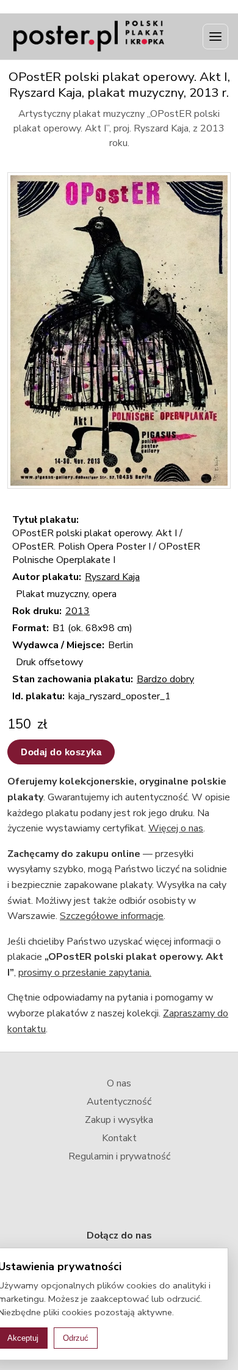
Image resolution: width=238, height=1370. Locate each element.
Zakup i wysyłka (119, 1120)
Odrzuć (75, 1338)
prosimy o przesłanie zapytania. (84, 972)
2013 (77, 611)
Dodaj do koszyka (61, 752)
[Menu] (215, 36)
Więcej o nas (175, 828)
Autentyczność (119, 1101)
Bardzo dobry (165, 679)
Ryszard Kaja (112, 577)
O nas (119, 1083)
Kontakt (119, 1138)
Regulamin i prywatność (119, 1156)
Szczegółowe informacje (112, 916)
